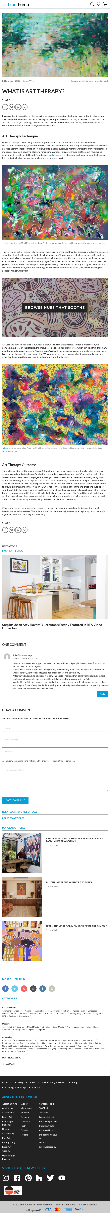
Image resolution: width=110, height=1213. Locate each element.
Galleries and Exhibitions (31, 1046)
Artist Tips (6, 1040)
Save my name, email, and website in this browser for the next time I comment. (40, 761)
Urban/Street (61, 1013)
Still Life (48, 1013)
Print (69, 1027)
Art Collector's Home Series (47, 1040)
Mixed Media (33, 1027)
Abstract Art (8, 1108)
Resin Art (6, 1146)
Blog (20, 1082)
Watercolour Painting (8, 1157)
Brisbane (25, 1117)
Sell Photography (47, 1146)
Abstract (18, 1011)
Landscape (92, 1011)
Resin (95, 1027)
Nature (5, 1013)
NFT (4, 1016)
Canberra (25, 1121)
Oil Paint (46, 1027)
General (104, 80)
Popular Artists (46, 1125)
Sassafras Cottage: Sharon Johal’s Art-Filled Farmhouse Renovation (74, 839)
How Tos (88, 1048)
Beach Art (7, 1117)
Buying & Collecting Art (60, 1048)
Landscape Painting (7, 1123)
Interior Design (9, 1051)
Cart (105, 3)
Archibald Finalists (48, 1130)
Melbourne (26, 1108)
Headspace (52, 155)
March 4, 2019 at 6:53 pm (25, 658)
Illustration (7, 1048)
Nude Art (6, 1129)
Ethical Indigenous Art (48, 1136)
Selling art (70, 1046)
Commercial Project (23, 1040)
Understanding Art (83, 1043)
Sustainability (33, 1043)
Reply (102, 694)
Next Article (9, 546)
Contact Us (38, 1087)
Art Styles (58, 1046)
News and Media (79, 80)
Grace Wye (28, 80)
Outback (23, 1013)
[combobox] (55, 1064)
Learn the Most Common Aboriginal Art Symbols (76, 926)
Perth (23, 1125)
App (79, 1046)
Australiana (40, 1011)
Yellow (5, 448)
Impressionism (78, 1011)
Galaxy (6, 243)
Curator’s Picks (46, 1103)
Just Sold (43, 1112)
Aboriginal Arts (9, 1103)
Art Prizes (88, 1046)
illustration (24, 1016)
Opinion (52, 1043)
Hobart (24, 1134)
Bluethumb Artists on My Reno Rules (69, 882)
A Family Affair (87, 1040)
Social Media (41, 1048)
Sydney (24, 1103)
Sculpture (41, 1029)
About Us (7, 1082)
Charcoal (6, 1029)
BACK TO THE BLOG (12, 550)
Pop (40, 1013)
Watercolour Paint (82, 1027)
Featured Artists (47, 1117)
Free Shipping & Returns (53, 1082)
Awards (48, 1046)
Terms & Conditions (65, 1204)
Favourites (98, 3)
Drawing (20, 1027)
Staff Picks (44, 1108)
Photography (75, 1013)
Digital (98, 1013)
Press (32, 1082)
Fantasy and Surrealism (58, 1011)
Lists (44, 1043)
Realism (12, 1016)
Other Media (58, 1027)
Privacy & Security (88, 1204)
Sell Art (42, 1142)
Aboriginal (7, 1011)
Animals (28, 1011)
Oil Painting (8, 1133)
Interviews (94, 80)
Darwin (24, 1130)
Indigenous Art (65, 1043)
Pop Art (6, 1138)
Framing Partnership (15, 1087)
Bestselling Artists (48, 1121)
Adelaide (25, 1112)
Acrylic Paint (8, 1027)
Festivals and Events (24, 1048)
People (33, 1013)
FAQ (74, 1082)
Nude (13, 1013)
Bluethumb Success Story (13, 1043)
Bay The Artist (98, 243)
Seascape (88, 1013)
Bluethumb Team (70, 1040)
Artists (98, 1043)
